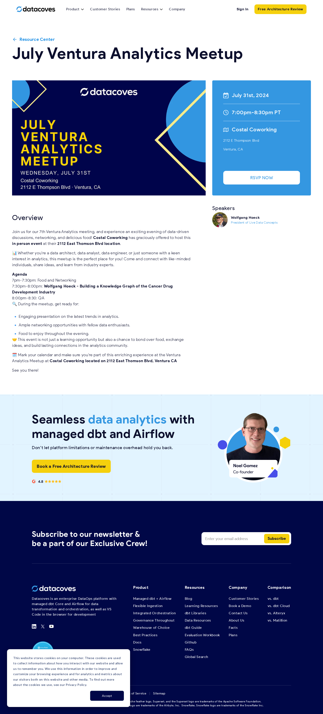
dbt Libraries (195, 613)
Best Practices (145, 635)
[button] (75, 9)
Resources (149, 9)
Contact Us (238, 613)
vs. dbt (273, 599)
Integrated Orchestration (154, 613)
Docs (137, 642)
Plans (130, 9)
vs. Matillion (277, 620)
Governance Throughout (154, 620)
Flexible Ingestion (148, 606)
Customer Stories (105, 9)
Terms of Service (134, 693)
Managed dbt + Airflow (152, 599)
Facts (233, 627)
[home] (35, 9)
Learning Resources (201, 606)
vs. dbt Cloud (279, 606)
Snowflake (142, 649)
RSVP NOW (261, 177)
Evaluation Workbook (202, 635)
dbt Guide (193, 627)
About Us (236, 620)
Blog (188, 599)
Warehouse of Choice (151, 627)
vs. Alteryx (276, 613)
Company (177, 9)
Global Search (196, 657)
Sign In (243, 9)
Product (73, 9)
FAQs (189, 649)
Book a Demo (240, 606)
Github (191, 642)
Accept (107, 696)
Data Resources (198, 620)
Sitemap (159, 693)
